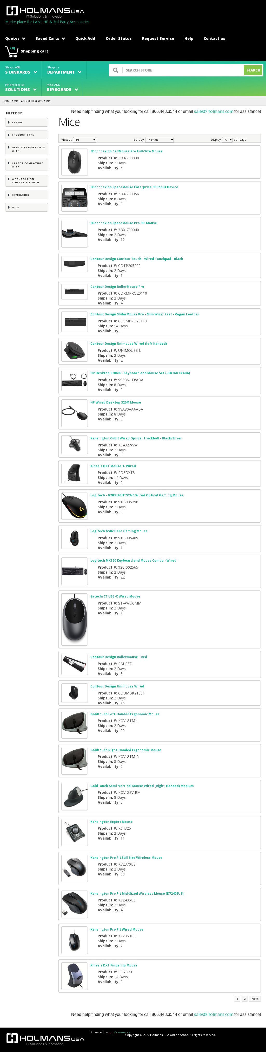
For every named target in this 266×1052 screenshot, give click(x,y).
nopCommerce (119, 1032)
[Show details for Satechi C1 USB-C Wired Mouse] (75, 642)
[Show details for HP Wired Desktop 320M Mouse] (75, 424)
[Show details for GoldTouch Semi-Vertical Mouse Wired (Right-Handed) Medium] (75, 807)
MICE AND (59, 87)
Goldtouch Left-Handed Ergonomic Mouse (124, 714)
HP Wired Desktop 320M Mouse (115, 402)
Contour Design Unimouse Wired (117, 686)
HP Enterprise (17, 87)
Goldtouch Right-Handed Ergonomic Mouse (125, 750)
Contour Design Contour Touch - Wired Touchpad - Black (136, 259)
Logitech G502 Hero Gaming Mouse (119, 531)
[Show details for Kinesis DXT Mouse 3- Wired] (75, 481)
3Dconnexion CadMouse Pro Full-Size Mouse (126, 151)
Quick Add (85, 38)
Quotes (12, 38)
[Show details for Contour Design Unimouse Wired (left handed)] (75, 358)
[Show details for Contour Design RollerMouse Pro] (75, 297)
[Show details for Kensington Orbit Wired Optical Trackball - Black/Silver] (75, 451)
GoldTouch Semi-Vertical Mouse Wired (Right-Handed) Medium (142, 786)
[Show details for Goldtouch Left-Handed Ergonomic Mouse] (75, 735)
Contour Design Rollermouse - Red (118, 657)
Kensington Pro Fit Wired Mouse (116, 929)
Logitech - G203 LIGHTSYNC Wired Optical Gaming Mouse (136, 495)
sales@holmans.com (213, 111)
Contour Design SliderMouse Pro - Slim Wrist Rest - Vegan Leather (144, 314)
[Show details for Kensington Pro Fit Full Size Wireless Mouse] (75, 879)
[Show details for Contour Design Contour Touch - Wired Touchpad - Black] (75, 269)
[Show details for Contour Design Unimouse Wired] (75, 700)
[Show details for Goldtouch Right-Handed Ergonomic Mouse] (75, 771)
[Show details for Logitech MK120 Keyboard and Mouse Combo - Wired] (75, 582)
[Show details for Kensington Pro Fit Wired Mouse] (75, 951)
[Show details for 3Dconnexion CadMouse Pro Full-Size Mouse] (75, 173)
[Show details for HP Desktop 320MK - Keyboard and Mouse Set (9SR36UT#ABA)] (75, 388)
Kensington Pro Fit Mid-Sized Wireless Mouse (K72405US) (136, 893)
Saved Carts (47, 38)
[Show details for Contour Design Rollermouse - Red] (75, 672)
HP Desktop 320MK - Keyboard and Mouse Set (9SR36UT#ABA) (140, 373)
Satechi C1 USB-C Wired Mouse (115, 596)
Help (188, 38)
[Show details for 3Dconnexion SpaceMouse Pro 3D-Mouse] (75, 244)
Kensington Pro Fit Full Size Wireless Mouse (126, 857)
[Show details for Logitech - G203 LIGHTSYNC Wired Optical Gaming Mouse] (75, 517)
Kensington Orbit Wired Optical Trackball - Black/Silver (136, 438)
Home (7, 101)
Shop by (61, 70)
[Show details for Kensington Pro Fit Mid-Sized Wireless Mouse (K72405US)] (75, 915)
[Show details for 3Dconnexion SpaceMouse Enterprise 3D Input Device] (75, 208)
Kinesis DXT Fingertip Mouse (113, 965)
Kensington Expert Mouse (111, 822)
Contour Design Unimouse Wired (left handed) (128, 343)
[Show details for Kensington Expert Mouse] (75, 843)
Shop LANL (17, 70)
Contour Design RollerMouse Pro (117, 286)
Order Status (119, 38)
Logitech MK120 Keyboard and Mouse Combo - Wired (133, 560)
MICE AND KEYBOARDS (28, 101)
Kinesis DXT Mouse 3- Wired (113, 466)
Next (254, 999)
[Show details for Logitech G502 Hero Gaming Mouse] (75, 546)
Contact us (214, 38)
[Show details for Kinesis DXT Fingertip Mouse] (75, 987)
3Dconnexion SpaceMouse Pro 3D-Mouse (123, 223)
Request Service (158, 38)
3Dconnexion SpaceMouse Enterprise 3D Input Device (134, 187)
